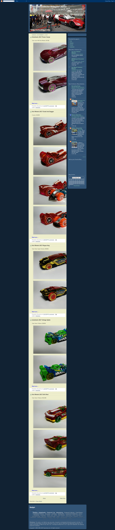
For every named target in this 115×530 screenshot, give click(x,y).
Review (80, 513)
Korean (71, 44)
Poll (84, 517)
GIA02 (48, 515)
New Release (61, 515)
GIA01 (55, 515)
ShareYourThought (51, 516)
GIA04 (54, 517)
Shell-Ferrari (68, 515)
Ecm (73, 99)
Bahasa (71, 43)
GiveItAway (36, 515)
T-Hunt (69, 517)
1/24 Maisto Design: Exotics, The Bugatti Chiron (78, 117)
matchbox (54, 513)
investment (43, 515)
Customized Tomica (38, 513)
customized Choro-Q (63, 518)
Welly (58, 518)
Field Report (79, 512)
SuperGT (81, 516)
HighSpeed (74, 517)
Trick (55, 518)
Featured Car (51, 512)
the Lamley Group (76, 86)
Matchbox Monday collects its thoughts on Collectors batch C (78, 88)
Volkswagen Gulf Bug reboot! (81, 101)
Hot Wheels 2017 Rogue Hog (41, 245)
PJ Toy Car (74, 141)
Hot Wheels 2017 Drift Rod (40, 394)
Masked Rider (79, 517)
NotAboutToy (61, 513)
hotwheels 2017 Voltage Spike (41, 320)
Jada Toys (43, 516)
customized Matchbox (41, 517)
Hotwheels (38, 107)
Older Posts (62, 498)
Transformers (33, 517)
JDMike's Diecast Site (77, 128)
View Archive (77, 185)
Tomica (35, 512)
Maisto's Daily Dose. (76, 115)
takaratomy (59, 512)
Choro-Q (62, 516)
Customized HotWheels (71, 513)
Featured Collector (69, 512)
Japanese (72, 46)
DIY (52, 515)
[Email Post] (55, 106)
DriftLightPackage (36, 516)
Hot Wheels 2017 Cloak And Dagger (43, 111)
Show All (84, 156)
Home (44, 498)
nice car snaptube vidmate (77, 54)
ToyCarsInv (51, 518)
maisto (58, 516)
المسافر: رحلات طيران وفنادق (78, 61)
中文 (71, 41)
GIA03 (73, 515)
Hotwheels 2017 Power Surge (41, 37)
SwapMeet (75, 516)
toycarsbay (70, 518)
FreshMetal (49, 517)
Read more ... (35, 103)
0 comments (51, 106)
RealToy (57, 517)
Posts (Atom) (39, 501)
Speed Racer (45, 518)
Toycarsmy (48, 513)
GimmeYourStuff (68, 516)
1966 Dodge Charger (80, 130)
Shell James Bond (64, 517)
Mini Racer (78, 515)
